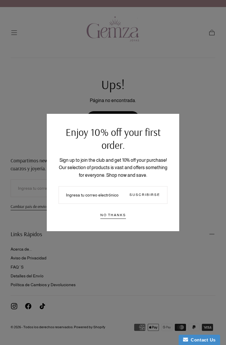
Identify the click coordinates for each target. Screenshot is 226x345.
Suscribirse (144, 195)
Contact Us (202, 339)
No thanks (113, 215)
